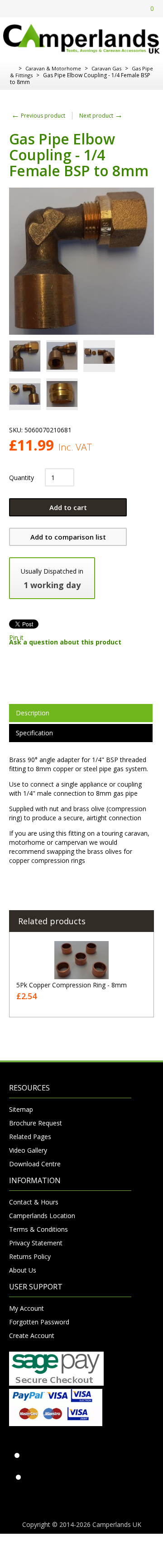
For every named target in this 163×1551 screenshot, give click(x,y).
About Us (22, 1270)
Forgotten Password (39, 1322)
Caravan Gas (106, 68)
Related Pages (30, 1136)
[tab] (81, 713)
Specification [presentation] (34, 732)
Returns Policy (30, 1256)
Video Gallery (28, 1150)
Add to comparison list (68, 536)
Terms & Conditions (38, 1229)
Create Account (31, 1335)
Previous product (38, 115)
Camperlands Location (42, 1215)
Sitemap (21, 1109)
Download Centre (35, 1164)
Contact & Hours (33, 1202)
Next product (101, 115)
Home (12, 68)
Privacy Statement (35, 1243)
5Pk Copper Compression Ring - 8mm (71, 985)
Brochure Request (35, 1123)
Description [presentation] (32, 713)
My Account (26, 1308)
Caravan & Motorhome (53, 68)
